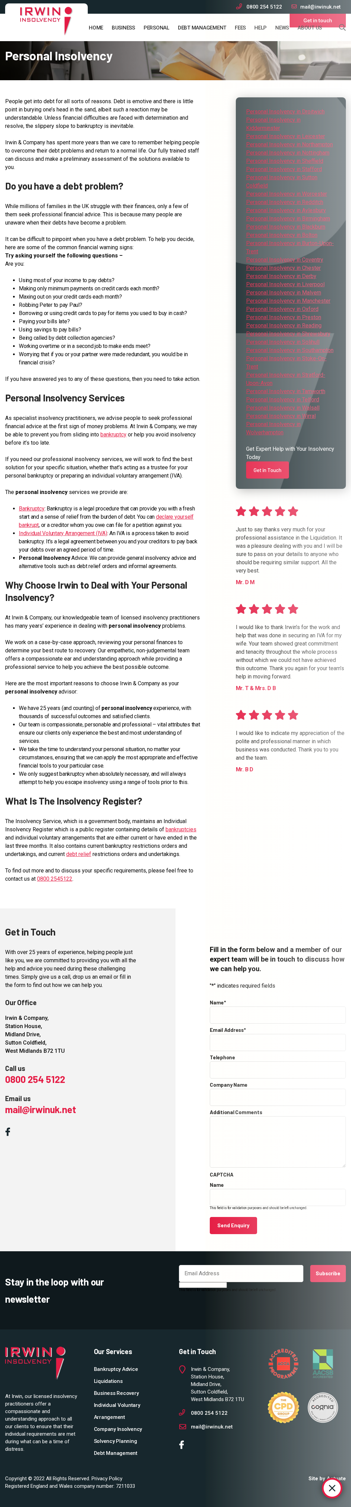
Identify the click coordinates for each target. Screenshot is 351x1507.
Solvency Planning (115, 1441)
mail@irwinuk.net (40, 1109)
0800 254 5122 (35, 1079)
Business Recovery (116, 1393)
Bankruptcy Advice (116, 1369)
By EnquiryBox (302, 1488)
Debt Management (202, 28)
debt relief (78, 854)
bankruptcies (181, 829)
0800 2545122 (54, 879)
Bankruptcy (32, 508)
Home (96, 28)
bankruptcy (113, 434)
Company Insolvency (118, 1429)
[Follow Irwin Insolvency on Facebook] (9, 1132)
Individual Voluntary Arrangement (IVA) (63, 533)
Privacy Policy (107, 1478)
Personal (156, 28)
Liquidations (108, 1381)
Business (123, 28)
